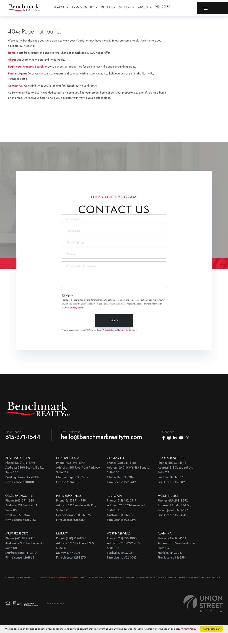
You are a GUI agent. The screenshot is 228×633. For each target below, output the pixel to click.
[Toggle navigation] (212, 8)
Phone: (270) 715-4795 (71, 538)
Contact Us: (15, 85)
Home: (12, 53)
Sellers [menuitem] (125, 7)
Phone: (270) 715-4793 (20, 463)
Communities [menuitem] (83, 7)
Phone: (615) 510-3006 (122, 538)
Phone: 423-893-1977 (70, 463)
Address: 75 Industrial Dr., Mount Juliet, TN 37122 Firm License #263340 (174, 510)
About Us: (14, 59)
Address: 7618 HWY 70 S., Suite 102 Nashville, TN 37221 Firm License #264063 (124, 550)
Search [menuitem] (59, 7)
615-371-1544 (22, 437)
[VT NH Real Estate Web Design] (203, 603)
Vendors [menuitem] (162, 6)
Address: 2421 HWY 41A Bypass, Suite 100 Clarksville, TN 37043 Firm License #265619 (128, 475)
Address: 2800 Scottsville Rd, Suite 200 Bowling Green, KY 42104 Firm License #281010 (24, 475)
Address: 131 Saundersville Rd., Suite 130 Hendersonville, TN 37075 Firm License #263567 (76, 512)
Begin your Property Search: (26, 66)
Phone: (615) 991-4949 (71, 500)
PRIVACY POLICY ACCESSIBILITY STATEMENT (59, 577)
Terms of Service (125, 330)
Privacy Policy (77, 307)
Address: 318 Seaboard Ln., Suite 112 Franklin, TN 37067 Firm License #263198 (175, 475)
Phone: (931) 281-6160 (121, 463)
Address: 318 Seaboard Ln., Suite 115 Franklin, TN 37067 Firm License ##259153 (23, 512)
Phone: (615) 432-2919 (121, 500)
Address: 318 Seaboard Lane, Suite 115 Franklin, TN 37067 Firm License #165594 (177, 550)
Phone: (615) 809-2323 (20, 538)
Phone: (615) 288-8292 (173, 500)
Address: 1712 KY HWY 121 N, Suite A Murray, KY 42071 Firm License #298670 (75, 550)
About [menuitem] (143, 7)
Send (114, 320)
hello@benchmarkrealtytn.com (101, 437)
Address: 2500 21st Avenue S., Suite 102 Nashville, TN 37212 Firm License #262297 (127, 512)
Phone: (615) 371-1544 (172, 463)
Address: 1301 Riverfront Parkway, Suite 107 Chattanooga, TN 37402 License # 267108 (78, 475)
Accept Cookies (211, 628)
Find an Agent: (17, 73)
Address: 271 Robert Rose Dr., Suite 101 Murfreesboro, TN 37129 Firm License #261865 (24, 550)
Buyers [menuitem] (107, 7)
